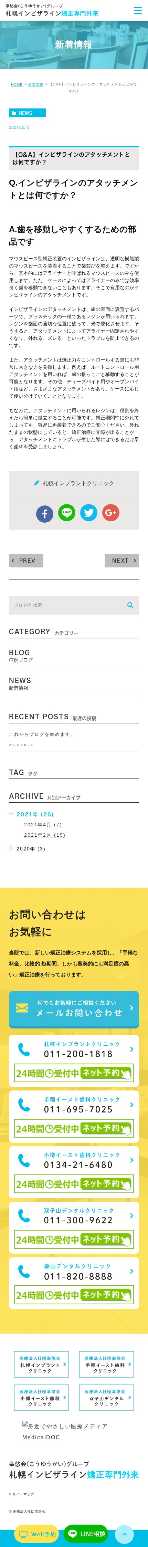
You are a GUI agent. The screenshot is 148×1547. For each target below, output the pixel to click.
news (25, 113)
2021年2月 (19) (45, 835)
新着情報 (35, 84)
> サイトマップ (21, 1494)
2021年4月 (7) (43, 824)
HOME (17, 84)
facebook (44, 514)
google (110, 512)
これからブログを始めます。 (42, 734)
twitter (88, 512)
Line (66, 512)
